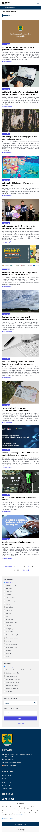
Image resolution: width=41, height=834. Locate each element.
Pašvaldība (9, 619)
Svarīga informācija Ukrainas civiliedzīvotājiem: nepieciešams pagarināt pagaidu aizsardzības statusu (19, 409)
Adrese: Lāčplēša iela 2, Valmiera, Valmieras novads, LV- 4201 (18, 755)
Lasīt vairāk (19, 815)
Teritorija (8, 664)
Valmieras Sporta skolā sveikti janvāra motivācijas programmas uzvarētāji (18, 227)
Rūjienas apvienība (12, 685)
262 (32, 567)
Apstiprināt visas (20, 824)
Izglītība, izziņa (11, 601)
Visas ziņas (9, 582)
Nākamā (25, 570)
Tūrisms (8, 641)
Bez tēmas (9, 588)
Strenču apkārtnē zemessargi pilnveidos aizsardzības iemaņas (19, 138)
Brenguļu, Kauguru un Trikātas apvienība (19, 670)
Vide (7, 656)
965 (14, 570)
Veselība (8, 650)
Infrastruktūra (10, 598)
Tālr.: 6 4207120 (9, 759)
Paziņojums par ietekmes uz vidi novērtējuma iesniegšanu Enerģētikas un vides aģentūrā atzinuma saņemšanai (20, 318)
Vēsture (8, 653)
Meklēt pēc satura (11, 699)
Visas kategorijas (11, 667)
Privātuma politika (7, 819)
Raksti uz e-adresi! (10, 765)
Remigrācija (10, 629)
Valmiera (9, 691)
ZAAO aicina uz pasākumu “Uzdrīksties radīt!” (19, 498)
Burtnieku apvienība (12, 673)
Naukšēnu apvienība (12, 682)
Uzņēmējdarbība (11, 644)
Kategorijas (8, 579)
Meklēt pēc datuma (11, 708)
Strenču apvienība (12, 638)
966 (18, 570)
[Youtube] (13, 798)
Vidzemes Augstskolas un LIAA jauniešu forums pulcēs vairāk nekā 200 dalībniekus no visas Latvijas (19, 273)
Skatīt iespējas (20, 829)
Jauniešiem (9, 607)
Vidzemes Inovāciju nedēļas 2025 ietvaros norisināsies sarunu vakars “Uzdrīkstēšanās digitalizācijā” (20, 454)
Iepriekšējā (8, 567)
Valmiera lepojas (11, 647)
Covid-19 (9, 592)
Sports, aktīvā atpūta (12, 635)
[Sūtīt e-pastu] (3, 762)
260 (24, 567)
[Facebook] (6, 798)
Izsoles (8, 604)
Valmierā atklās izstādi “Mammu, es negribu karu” (17, 184)
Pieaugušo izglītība (12, 622)
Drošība (8, 595)
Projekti (8, 625)
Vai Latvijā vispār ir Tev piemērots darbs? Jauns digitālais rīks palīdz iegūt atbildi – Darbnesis (20, 93)
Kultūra (8, 613)
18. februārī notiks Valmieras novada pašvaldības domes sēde (18, 48)
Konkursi (9, 610)
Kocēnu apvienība (11, 676)
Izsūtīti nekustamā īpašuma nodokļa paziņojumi (18, 543)
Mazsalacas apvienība (13, 679)
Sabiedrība (9, 632)
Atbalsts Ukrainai (11, 585)
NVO (7, 616)
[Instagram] (3, 798)
